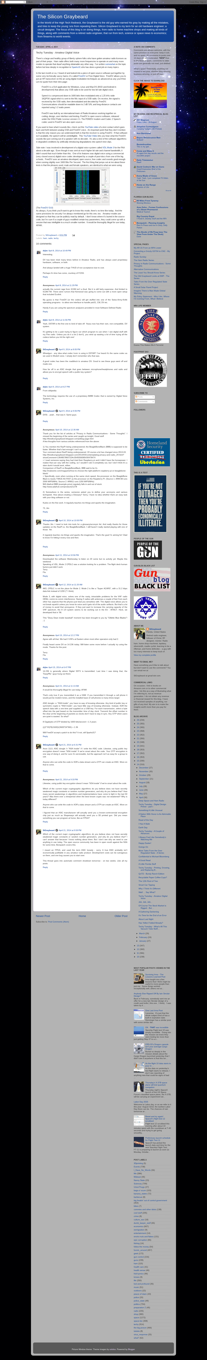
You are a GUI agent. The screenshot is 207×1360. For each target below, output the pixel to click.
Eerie (139, 237)
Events (137, 1167)
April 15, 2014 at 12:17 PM (67, 635)
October (143, 775)
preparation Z (140, 1308)
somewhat (110, 64)
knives (136, 1277)
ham (45, 238)
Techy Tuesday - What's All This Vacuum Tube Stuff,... (153, 928)
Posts (140, 397)
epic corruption (140, 1240)
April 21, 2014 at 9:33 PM (66, 779)
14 (138, 764)
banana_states (140, 1194)
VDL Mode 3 (108, 147)
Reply (45, 277)
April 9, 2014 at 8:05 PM (69, 349)
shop (136, 1314)
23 (138, 731)
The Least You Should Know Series (149, 273)
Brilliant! (140, 140)
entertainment (140, 1233)
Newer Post (43, 916)
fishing (137, 1243)
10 (138, 957)
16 (138, 757)
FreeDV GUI (46, 208)
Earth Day (143, 827)
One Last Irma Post (154, 1010)
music (136, 1287)
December (144, 768)
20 (138, 742)
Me (135, 1173)
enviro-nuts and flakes (143, 1237)
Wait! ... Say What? (147, 892)
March (142, 933)
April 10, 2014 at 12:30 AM (67, 430)
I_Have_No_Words (142, 1170)
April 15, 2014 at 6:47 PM (59, 667)
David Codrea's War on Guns (150, 167)
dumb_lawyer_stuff (142, 1223)
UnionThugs (139, 1187)
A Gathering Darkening (149, 912)
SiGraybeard (49, 349)
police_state (139, 1301)
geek (136, 1253)
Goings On (143, 847)
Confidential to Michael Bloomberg (154, 857)
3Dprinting (138, 1163)
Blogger (131, 1349)
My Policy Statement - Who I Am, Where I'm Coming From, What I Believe (151, 297)
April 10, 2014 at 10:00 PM (71, 520)
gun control (139, 1257)
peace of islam (140, 1294)
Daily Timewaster (145, 160)
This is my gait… (144, 147)
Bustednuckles (144, 144)
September (144, 779)
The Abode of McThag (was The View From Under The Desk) (152, 233)
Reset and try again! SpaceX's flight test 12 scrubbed (155, 1118)
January (143, 941)
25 (138, 724)
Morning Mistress (144, 203)
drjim (45, 251)
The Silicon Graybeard (62, 16)
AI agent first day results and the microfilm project (150, 154)
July (141, 786)
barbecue (138, 1197)
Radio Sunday (140, 257)
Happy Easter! (145, 843)
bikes (136, 1206)
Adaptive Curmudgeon (147, 127)
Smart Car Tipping (147, 885)
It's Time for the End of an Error (153, 915)
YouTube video (91, 127)
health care (139, 1267)
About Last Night (146, 919)
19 (138, 746)
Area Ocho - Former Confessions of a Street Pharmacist (152, 208)
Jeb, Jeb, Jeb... (145, 902)
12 (138, 949)
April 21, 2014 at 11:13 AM (67, 686)
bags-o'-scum (140, 1190)
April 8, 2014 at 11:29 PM (66, 285)
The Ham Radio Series (144, 260)
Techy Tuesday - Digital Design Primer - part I (152, 805)
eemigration (139, 1230)
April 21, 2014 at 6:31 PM (70, 745)
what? (136, 1338)
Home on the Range (146, 185)
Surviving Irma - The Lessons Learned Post (155, 976)
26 (138, 720)
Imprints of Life (143, 187)
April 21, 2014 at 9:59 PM (70, 830)
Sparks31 (76, 67)
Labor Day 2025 (141, 1102)
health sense (139, 1270)
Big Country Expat (145, 216)
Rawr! (139, 162)
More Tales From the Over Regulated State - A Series (151, 852)
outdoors (138, 1291)
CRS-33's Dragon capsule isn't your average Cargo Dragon (156, 1046)
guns (136, 1260)
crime (136, 1216)
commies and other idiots (145, 1209)
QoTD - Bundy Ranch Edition (151, 874)
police (136, 1297)
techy (56, 238)
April (141, 797)
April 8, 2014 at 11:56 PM (59, 320)
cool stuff (138, 1213)
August (142, 782)
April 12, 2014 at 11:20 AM (70, 585)
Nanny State (139, 1180)
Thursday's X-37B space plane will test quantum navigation (156, 1085)
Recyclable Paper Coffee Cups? (153, 877)
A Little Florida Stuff (147, 864)
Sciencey (138, 1184)
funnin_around (140, 1250)
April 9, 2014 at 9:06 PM (69, 411)
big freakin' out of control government (150, 1200)
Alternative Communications (146, 269)
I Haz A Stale (144, 824)
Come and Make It (145, 151)
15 (138, 761)
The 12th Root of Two (148, 881)
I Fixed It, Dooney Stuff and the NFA (152, 219)
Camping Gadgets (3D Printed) (149, 129)
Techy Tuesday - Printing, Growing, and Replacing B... (154, 869)
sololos (113, 1349)
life (135, 1280)
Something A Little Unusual (150, 810)
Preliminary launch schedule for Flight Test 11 (157, 1139)
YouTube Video (90, 136)
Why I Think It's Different (149, 889)
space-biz (138, 1321)
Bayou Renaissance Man (149, 138)
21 (138, 738)
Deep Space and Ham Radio (151, 801)
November (144, 771)
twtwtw (137, 1331)
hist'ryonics (139, 1274)
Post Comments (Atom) (58, 922)
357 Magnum (143, 120)
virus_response (140, 1334)
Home (82, 916)
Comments (142, 401)
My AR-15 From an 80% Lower (147, 248)
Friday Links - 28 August (147, 122)
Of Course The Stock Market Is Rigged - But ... (152, 907)
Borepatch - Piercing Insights (151, 223)
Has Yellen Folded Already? (151, 923)
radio (50, 238)
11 (138, 953)
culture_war (139, 1220)
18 (138, 750)
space (136, 1318)
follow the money (141, 1247)
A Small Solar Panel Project (146, 287)
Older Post (121, 916)
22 (138, 735)
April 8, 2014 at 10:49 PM (59, 251)
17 (138, 753)
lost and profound (141, 1284)
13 (138, 946)
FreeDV (81, 76)
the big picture (140, 1328)
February (143, 937)
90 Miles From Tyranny (147, 201)
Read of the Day (146, 820)
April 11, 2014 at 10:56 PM (67, 555)
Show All (168, 190)
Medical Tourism (143, 212)
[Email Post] (73, 235)
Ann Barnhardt (144, 133)
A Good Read (145, 860)
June (141, 790)
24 (138, 727)
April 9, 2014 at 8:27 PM (59, 387)
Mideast (137, 1177)
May (141, 794)
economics (138, 1226)
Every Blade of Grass (147, 176)
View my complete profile (145, 655)
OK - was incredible (156, 1027)
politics (137, 1304)
